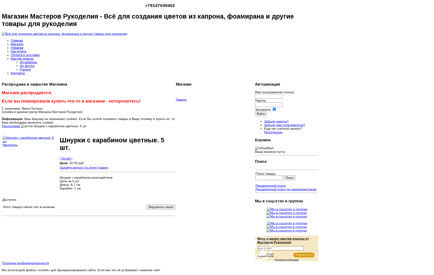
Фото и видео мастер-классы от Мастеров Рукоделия (283, 240)
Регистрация (273, 132)
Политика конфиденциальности (25, 263)
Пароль (260, 100)
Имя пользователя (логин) (274, 92)
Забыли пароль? (276, 121)
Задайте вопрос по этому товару (84, 167)
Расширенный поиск (270, 185)
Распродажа (11, 126)
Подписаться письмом (287, 259)
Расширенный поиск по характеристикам (285, 189)
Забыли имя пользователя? (284, 125)
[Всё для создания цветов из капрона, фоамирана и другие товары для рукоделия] (64, 34)
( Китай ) (66, 158)
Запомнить (263, 109)
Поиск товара (265, 173)
